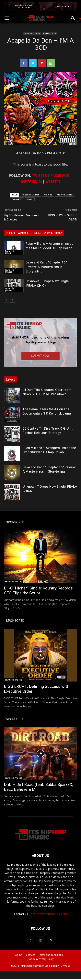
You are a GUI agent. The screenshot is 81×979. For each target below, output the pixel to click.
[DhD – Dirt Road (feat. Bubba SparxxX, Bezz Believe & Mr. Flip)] (40, 753)
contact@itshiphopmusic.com (48, 914)
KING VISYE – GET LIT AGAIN (62, 217)
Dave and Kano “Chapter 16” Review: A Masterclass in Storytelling (46, 266)
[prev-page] (6, 300)
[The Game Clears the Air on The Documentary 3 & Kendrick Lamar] (12, 415)
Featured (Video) (13, 778)
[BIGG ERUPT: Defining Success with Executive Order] (40, 655)
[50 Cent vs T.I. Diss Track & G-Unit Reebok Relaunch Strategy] (12, 434)
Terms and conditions (50, 955)
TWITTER (39, 175)
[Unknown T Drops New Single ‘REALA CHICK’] (14, 285)
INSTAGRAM (31, 181)
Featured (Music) (32, 33)
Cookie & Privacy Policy (40, 959)
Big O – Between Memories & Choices (21, 217)
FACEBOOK (60, 175)
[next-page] (12, 300)
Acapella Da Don (31, 194)
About (18, 955)
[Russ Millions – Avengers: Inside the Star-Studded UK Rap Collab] (14, 248)
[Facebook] (24, 63)
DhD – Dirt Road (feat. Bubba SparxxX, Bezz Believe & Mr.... (38, 787)
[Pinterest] (42, 63)
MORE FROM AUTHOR (48, 233)
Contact (30, 955)
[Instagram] (40, 940)
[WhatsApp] (51, 63)
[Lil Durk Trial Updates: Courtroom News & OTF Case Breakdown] (12, 395)
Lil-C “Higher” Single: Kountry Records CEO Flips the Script (38, 590)
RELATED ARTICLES (18, 233)
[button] (6, 18)
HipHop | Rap (49, 33)
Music (30, 199)
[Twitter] (33, 63)
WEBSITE (52, 181)
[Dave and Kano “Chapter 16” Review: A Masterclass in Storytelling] (14, 267)
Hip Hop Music (64, 194)
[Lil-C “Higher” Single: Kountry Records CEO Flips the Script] (40, 556)
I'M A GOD (17, 199)
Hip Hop (48, 194)
